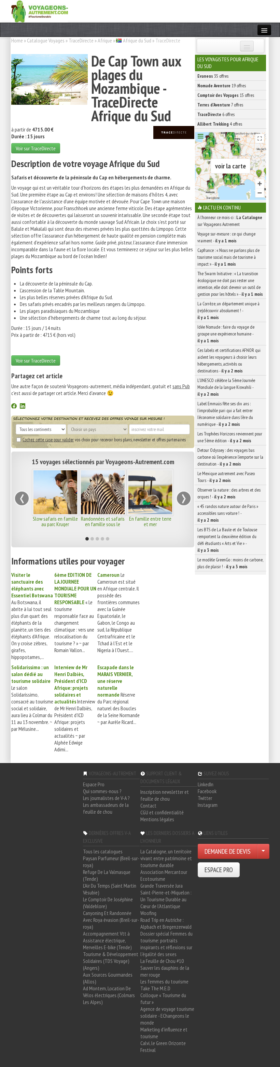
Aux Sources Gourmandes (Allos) (107, 978)
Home (17, 40)
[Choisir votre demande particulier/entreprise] (263, 851)
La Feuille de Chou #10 (162, 960)
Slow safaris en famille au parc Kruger (55, 521)
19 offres (221, 85)
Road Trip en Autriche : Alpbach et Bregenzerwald (166, 923)
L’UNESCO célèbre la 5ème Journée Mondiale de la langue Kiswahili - (226, 387)
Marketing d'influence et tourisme (163, 1033)
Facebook (207, 791)
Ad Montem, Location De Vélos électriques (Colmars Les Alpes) (109, 995)
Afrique (105, 40)
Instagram (208, 804)
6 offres (216, 114)
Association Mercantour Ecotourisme (163, 875)
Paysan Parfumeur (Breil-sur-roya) (111, 861)
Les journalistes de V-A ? (106, 798)
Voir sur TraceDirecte (36, 148)
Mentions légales (157, 819)
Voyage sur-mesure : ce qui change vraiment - (226, 237)
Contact (148, 805)
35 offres (212, 76)
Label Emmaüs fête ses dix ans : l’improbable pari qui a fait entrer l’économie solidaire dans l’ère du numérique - (225, 414)
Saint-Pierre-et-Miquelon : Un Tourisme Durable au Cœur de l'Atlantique (166, 899)
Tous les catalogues (103, 851)
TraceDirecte (81, 40)
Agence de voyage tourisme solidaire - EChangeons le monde (167, 1015)
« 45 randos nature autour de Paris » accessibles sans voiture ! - (227, 513)
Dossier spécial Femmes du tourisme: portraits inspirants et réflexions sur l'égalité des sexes (166, 943)
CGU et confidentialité (162, 812)
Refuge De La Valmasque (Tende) (106, 875)
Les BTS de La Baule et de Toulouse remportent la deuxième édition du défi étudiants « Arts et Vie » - (227, 539)
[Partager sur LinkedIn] (22, 406)
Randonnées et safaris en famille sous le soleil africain (103, 524)
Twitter (205, 798)
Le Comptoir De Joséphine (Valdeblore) (108, 903)
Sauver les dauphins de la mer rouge (164, 971)
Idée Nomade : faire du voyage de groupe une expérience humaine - (225, 334)
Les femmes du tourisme (164, 981)
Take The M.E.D (155, 988)
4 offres (219, 124)
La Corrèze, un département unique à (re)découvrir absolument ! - (228, 310)
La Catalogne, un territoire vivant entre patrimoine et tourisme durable (166, 858)
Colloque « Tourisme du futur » (163, 998)
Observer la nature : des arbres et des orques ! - (229, 493)
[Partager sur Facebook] (14, 406)
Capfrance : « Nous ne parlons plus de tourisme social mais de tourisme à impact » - (228, 257)
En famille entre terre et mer (150, 521)
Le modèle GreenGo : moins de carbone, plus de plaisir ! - (230, 563)
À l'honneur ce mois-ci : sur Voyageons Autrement (229, 220)
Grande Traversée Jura (161, 885)
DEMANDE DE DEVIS (228, 851)
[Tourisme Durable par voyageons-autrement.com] (39, 10)
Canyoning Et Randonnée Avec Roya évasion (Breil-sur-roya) (111, 920)
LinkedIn (205, 784)
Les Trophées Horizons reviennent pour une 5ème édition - (229, 437)
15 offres (225, 95)
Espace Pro (93, 784)
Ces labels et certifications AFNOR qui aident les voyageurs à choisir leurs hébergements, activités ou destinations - (229, 360)
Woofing (148, 913)
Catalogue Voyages (46, 40)
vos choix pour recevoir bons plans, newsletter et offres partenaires (104, 439)
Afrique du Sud (137, 40)
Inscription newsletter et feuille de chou (164, 795)
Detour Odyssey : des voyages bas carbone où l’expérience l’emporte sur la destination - (230, 457)
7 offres (220, 105)
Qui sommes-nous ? (102, 791)
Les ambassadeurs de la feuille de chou (106, 808)
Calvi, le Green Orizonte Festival (163, 1046)
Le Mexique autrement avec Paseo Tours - (226, 476)
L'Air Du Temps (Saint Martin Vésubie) (109, 889)
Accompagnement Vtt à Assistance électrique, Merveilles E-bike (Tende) (107, 940)
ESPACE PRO (219, 869)
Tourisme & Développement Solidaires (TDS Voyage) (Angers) (110, 961)
